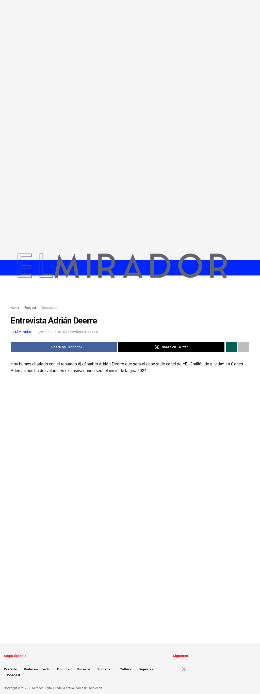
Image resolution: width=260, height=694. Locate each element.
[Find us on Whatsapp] (210, 669)
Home (15, 308)
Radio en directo (37, 669)
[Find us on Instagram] (193, 669)
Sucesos (83, 669)
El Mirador (23, 332)
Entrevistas (49, 308)
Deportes (146, 669)
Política (63, 669)
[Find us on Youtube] (201, 669)
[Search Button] (247, 267)
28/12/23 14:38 (50, 332)
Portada (10, 669)
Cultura (126, 669)
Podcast (30, 308)
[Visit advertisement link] (130, 130)
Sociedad (104, 669)
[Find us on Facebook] (174, 669)
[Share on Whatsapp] (231, 347)
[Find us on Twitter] (184, 669)
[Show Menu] (238, 267)
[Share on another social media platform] (243, 347)
